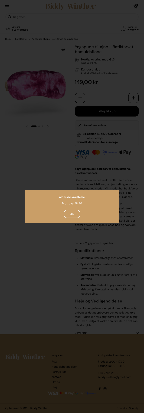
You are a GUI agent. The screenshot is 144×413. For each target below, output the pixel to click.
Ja (72, 214)
